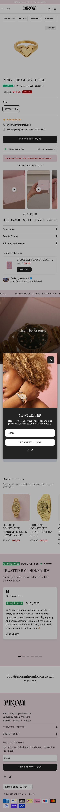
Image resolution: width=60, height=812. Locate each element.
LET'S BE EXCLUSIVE (30, 442)
